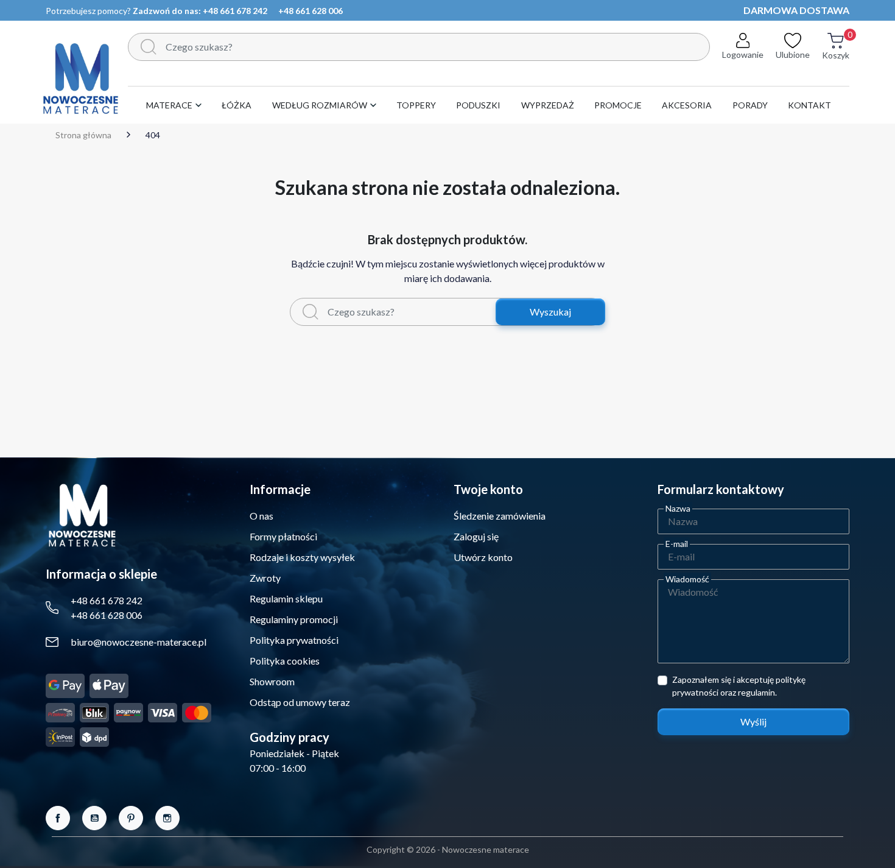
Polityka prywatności (294, 640)
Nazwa (677, 508)
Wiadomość (687, 579)
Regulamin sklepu (286, 598)
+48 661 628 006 (310, 10)
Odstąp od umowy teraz (300, 702)
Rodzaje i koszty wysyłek (302, 557)
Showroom (272, 681)
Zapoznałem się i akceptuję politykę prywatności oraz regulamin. (739, 685)
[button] (835, 53)
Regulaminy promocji (294, 619)
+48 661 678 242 (235, 10)
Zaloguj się (476, 536)
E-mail (676, 543)
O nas (261, 515)
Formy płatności (283, 536)
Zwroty (265, 578)
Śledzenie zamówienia (500, 515)
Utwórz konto (483, 557)
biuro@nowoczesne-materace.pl (138, 641)
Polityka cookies (285, 660)
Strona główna (83, 135)
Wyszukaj (550, 311)
